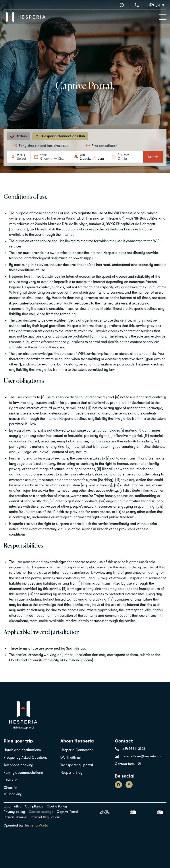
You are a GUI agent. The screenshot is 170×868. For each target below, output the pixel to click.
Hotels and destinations (22, 750)
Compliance (34, 806)
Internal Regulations (45, 817)
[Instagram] (129, 784)
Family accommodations (23, 772)
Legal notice (12, 806)
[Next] (160, 145)
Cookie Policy (57, 806)
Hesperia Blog (71, 772)
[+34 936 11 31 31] (137, 5)
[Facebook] (118, 784)
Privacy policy (14, 812)
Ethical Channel (15, 817)
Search (153, 157)
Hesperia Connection (77, 750)
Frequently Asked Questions (25, 757)
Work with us (70, 757)
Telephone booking (18, 765)
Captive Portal (67, 812)
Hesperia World (36, 825)
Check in (10, 780)
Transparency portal (76, 765)
